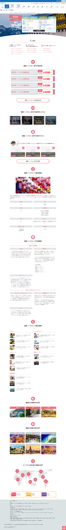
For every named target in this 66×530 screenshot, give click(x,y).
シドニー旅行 (19, 509)
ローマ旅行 (11, 509)
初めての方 (38, 3)
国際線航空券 (19, 520)
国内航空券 (11, 503)
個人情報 (5, 524)
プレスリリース (13, 524)
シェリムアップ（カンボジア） (43, 512)
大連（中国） (22, 512)
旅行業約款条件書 (17, 524)
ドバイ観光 (28, 509)
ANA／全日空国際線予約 (25, 520)
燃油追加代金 (25, 524)
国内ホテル (30, 503)
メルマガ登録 (34, 3)
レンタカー (38, 503)
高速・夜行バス (34, 503)
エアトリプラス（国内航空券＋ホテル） (19, 503)
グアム (19, 512)
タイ (17, 512)
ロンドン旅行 (15, 509)
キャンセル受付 (47, 3)
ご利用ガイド (52, 3)
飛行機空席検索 (40, 520)
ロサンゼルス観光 (40, 509)
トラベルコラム (58, 3)
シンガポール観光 (24, 509)
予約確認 (42, 3)
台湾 (12, 512)
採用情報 (42, 524)
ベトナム (15, 512)
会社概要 (8, 524)
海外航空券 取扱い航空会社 (13, 520)
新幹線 (41, 503)
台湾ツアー (15, 515)
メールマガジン (39, 524)
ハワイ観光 (35, 509)
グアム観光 (32, 509)
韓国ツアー (11, 515)
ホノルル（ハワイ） (50, 512)
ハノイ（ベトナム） (27, 512)
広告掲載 (10, 524)
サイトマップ (29, 524)
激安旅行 (30, 520)
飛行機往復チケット (34, 520)
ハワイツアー (19, 515)
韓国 (10, 512)
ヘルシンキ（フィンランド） (35, 512)
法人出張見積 (63, 3)
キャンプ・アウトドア (46, 503)
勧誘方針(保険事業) (21, 524)
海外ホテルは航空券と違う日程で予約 (45, 24)
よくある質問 (35, 524)
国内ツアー (26, 503)
